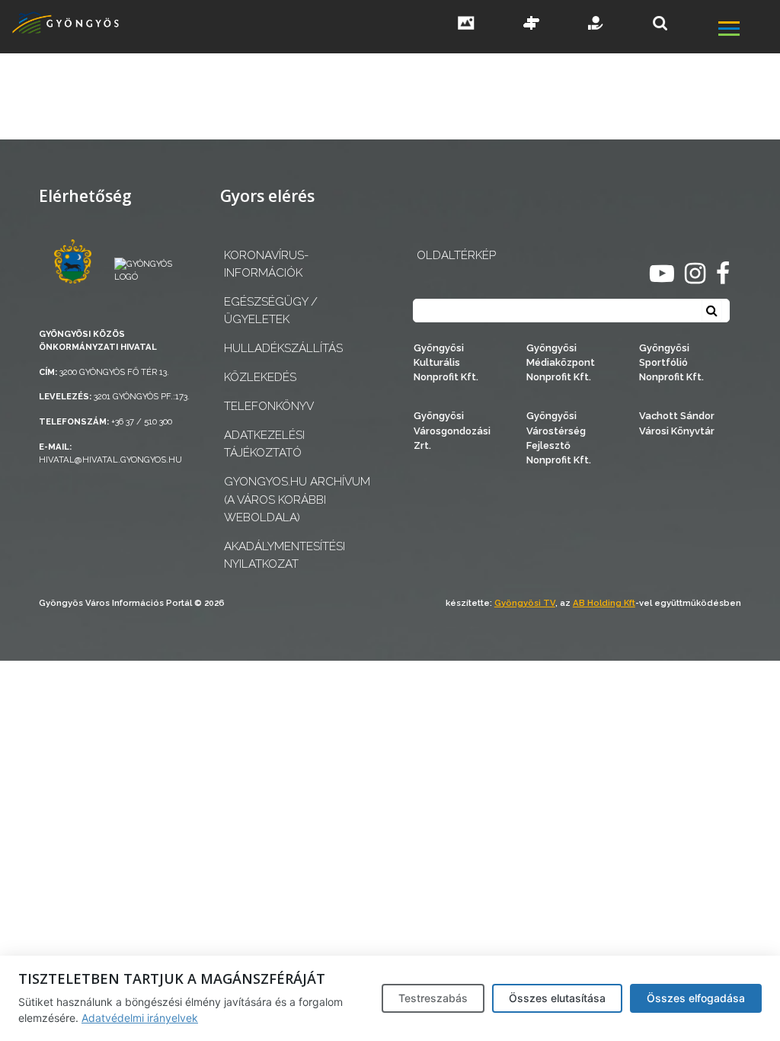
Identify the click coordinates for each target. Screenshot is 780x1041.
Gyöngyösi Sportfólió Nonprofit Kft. (671, 362)
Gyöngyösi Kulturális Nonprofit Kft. (446, 362)
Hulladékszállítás (283, 348)
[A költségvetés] (596, 24)
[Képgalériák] (466, 24)
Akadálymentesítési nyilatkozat (284, 555)
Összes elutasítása (557, 997)
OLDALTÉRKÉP (456, 255)
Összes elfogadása (696, 997)
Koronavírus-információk (266, 264)
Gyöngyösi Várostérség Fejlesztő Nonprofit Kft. (558, 438)
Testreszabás (433, 997)
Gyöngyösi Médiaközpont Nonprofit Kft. (560, 362)
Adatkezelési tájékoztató (264, 444)
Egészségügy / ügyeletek (271, 310)
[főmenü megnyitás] (747, 30)
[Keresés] (660, 23)
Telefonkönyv (269, 406)
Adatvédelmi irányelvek (140, 1017)
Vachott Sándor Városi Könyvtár (676, 423)
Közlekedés (260, 377)
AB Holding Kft (604, 602)
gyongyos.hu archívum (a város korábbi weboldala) (297, 499)
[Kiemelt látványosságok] (531, 24)
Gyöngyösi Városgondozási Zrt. (452, 430)
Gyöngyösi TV (524, 602)
